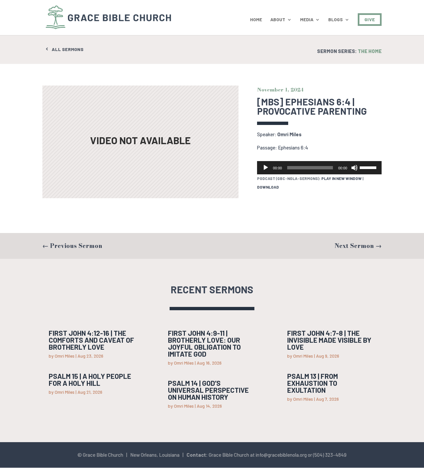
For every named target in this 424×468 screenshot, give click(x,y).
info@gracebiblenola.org (281, 455)
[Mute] (354, 167)
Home (256, 19)
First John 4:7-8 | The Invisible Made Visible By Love (329, 340)
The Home (370, 51)
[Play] (265, 167)
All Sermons (67, 49)
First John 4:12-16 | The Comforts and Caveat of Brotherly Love (91, 340)
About (277, 19)
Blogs (335, 19)
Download (268, 187)
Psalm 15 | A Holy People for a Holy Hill (90, 379)
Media (306, 19)
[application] (319, 167)
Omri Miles (289, 134)
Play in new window (341, 178)
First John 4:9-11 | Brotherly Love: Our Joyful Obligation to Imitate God (204, 343)
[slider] (369, 167)
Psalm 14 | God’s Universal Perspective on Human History (208, 390)
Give (369, 19)
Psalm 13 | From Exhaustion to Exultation (312, 383)
